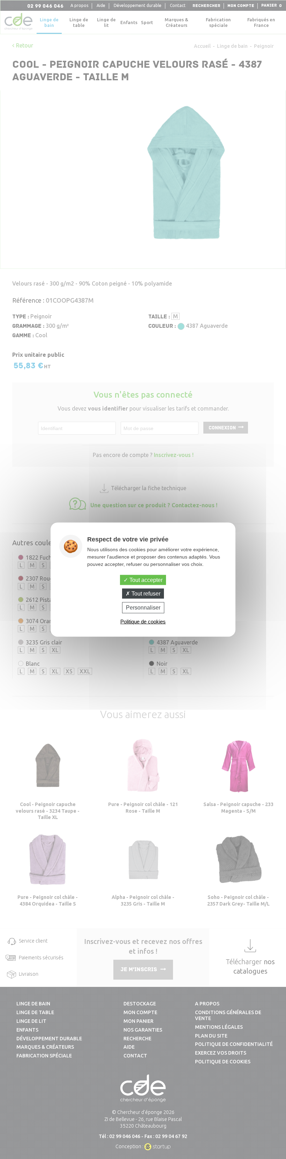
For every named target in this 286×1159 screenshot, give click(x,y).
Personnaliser (143, 608)
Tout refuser (145, 594)
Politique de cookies (143, 621)
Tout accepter (145, 580)
